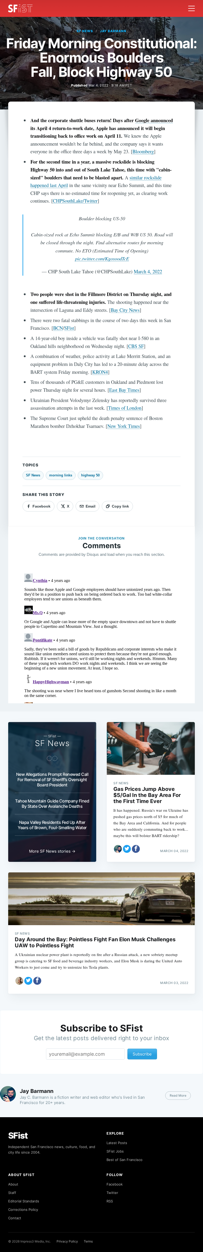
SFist (69, 327)
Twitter (112, 1193)
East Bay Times (124, 389)
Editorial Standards (23, 1201)
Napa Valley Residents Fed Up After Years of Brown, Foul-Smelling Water (52, 825)
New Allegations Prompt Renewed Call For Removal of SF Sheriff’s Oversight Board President (52, 779)
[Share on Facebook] (135, 848)
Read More (178, 1095)
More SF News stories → (52, 851)
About (13, 1184)
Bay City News (125, 310)
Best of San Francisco (124, 1160)
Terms (88, 1241)
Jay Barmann (113, 31)
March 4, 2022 (148, 271)
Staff (12, 1193)
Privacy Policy (67, 1241)
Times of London (124, 407)
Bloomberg (143, 151)
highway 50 (90, 475)
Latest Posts (117, 1143)
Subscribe (142, 1054)
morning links (60, 475)
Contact (14, 1218)
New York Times (123, 426)
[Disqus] (101, 637)
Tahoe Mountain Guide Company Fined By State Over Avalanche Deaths (52, 803)
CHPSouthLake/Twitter (75, 200)
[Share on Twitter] (126, 848)
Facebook (115, 1184)
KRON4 (100, 372)
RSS (110, 1201)
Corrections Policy (23, 1209)
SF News (85, 31)
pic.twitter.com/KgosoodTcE (102, 258)
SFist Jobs (115, 1151)
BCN (58, 327)
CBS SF (136, 346)
